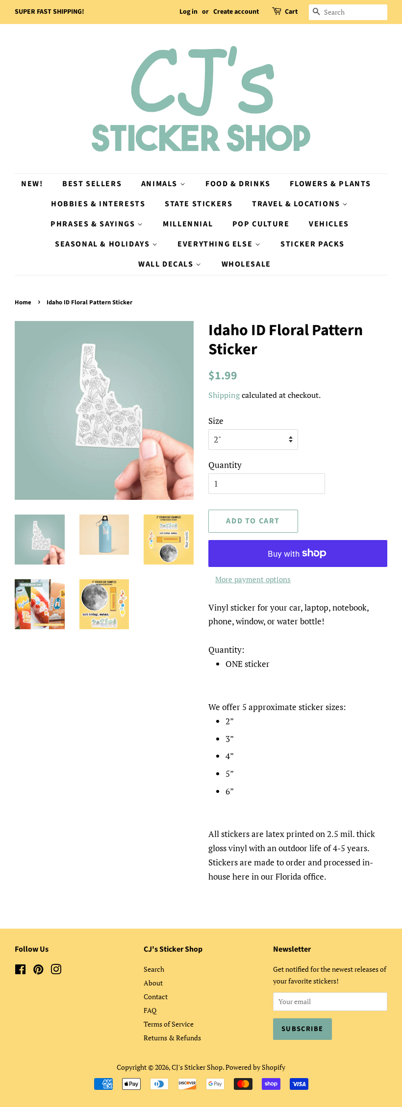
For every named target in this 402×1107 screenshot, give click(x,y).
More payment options (253, 579)
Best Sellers (92, 183)
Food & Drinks (238, 183)
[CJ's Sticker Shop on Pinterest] (38, 971)
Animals (160, 183)
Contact (156, 996)
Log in (188, 12)
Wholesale (246, 264)
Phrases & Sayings (93, 224)
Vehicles (329, 224)
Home (23, 302)
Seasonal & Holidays (103, 244)
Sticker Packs (312, 244)
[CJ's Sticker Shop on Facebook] (20, 971)
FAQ (150, 1010)
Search (154, 969)
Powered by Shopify (255, 1067)
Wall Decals (167, 264)
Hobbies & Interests (98, 203)
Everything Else (216, 244)
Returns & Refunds (172, 1037)
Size (216, 420)
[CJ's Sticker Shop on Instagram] (55, 971)
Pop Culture (261, 224)
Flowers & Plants (330, 183)
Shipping (224, 395)
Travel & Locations (297, 203)
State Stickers (198, 203)
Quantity (225, 464)
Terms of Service (169, 1024)
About (153, 982)
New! (32, 183)
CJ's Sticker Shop (197, 1067)
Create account (236, 12)
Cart (291, 12)
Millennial (188, 224)
